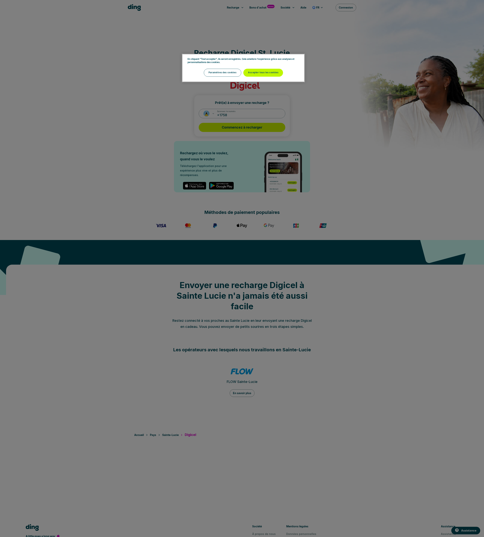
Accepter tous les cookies (263, 72)
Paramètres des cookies (223, 72)
